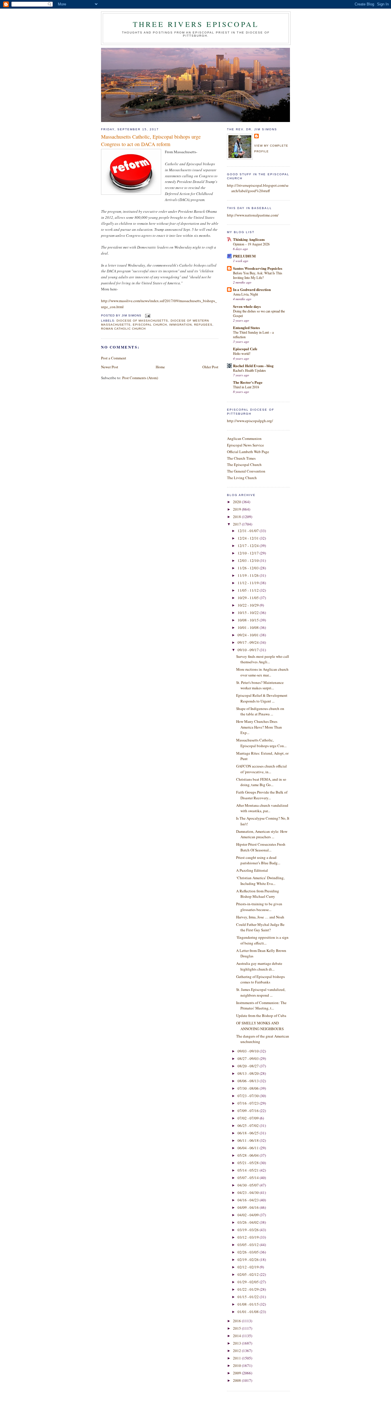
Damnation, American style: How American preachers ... (261, 834)
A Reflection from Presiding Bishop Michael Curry (257, 893)
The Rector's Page (247, 382)
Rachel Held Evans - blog (253, 365)
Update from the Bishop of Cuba (261, 1015)
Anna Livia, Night (245, 294)
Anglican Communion (244, 438)
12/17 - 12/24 (249, 545)
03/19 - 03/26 (249, 1229)
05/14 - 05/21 (249, 1170)
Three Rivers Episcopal (196, 24)
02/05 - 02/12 (249, 1274)
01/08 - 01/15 (249, 1304)
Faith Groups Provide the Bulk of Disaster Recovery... (261, 795)
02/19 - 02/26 (249, 1259)
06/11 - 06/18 (249, 1140)
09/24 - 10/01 (249, 634)
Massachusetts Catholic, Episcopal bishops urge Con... (261, 742)
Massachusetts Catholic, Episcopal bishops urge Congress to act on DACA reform (151, 140)
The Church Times (241, 458)
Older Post (210, 366)
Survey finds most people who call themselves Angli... (262, 659)
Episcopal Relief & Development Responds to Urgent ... (261, 698)
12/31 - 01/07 (249, 530)
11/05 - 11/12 (249, 590)
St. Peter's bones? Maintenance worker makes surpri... (260, 685)
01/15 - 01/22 (249, 1296)
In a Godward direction (252, 289)
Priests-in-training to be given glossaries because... (259, 906)
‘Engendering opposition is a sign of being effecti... (262, 940)
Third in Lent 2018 (246, 387)
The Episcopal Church (244, 464)
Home (160, 366)
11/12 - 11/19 (249, 582)
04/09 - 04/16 (249, 1207)
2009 (237, 1372)
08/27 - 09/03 (249, 1058)
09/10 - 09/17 (249, 649)
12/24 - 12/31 (249, 538)
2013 (237, 1343)
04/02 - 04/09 (249, 1214)
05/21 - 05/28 (249, 1162)
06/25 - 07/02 (249, 1125)
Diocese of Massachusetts (142, 320)
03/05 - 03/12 (249, 1244)
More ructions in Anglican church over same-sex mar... (262, 672)
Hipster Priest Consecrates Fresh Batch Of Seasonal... (260, 847)
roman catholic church (123, 328)
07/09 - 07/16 (249, 1110)
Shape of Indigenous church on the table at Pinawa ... (260, 711)
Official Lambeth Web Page (248, 451)
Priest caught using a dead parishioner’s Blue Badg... (258, 860)
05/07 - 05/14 (249, 1177)
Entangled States (246, 327)
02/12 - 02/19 (249, 1267)
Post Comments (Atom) (140, 377)
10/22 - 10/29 (249, 605)
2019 (237, 509)
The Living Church (242, 477)
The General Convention (246, 471)
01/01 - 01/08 (249, 1311)
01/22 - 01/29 (249, 1289)
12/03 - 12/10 (249, 560)
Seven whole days (247, 306)
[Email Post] (147, 315)
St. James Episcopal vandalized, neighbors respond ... (260, 992)
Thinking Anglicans (249, 239)
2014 (237, 1335)
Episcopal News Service (245, 445)
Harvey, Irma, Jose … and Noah (260, 917)
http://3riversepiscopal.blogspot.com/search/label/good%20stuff (258, 188)
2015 (237, 1328)
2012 (237, 1350)
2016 (237, 1320)
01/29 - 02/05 (249, 1281)
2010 (237, 1365)
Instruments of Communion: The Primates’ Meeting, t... (261, 1005)
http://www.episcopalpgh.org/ (250, 420)
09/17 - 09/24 (249, 642)
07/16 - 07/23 (249, 1103)
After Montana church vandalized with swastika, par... (262, 808)
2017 (237, 524)
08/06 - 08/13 (249, 1080)
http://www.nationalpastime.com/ (253, 215)
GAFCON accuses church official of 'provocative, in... (261, 768)
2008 (237, 1380)
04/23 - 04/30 (249, 1192)
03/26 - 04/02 (249, 1222)
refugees (203, 324)
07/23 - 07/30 (249, 1095)
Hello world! (241, 353)
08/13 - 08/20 (249, 1073)
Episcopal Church (150, 324)
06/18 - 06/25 (249, 1133)
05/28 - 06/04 (249, 1155)
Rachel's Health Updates (249, 370)
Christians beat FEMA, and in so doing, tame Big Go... (261, 782)
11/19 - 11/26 (249, 575)
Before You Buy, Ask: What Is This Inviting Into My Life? (257, 275)
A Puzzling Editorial (252, 870)
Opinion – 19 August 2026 (251, 244)
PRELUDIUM (244, 256)
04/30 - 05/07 (249, 1185)
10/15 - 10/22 (249, 612)
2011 (237, 1358)
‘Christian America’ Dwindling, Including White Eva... (260, 880)
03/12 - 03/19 (249, 1237)
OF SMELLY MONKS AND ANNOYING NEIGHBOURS (260, 1025)
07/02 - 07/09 (249, 1118)
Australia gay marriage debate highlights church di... (259, 966)
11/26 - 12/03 (249, 567)
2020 (237, 501)
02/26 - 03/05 (249, 1252)
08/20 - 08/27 (249, 1065)
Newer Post (109, 366)
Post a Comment (113, 358)
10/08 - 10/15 (249, 620)
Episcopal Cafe (245, 348)
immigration (180, 324)
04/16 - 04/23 (249, 1200)
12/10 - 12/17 (249, 553)
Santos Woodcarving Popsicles (257, 268)
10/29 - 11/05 (249, 597)
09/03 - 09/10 (249, 1051)
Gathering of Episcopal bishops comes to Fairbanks (260, 979)
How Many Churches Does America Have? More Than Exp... (259, 727)
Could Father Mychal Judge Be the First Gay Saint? (260, 927)
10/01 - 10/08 (249, 627)
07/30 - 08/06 (249, 1088)
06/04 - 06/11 (249, 1147)
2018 (237, 516)
